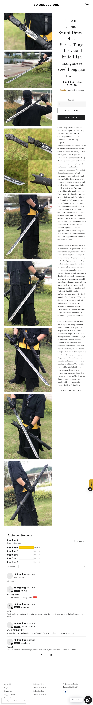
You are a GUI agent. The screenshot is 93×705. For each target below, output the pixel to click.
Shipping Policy (10, 694)
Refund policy (38, 691)
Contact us (8, 691)
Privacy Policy (38, 684)
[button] (68, 82)
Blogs (6, 687)
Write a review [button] (79, 541)
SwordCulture (46, 4)
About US (7, 684)
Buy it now (71, 117)
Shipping (63, 90)
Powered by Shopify (70, 687)
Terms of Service (39, 687)
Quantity (71, 100)
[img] (20, 574)
